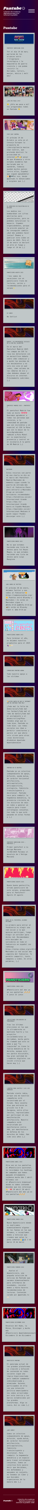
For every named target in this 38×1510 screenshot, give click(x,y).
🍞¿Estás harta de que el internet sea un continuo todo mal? (18, 702)
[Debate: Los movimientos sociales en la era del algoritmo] (19, 337)
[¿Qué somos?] (19, 1425)
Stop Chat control (13, 134)
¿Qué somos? (11, 1430)
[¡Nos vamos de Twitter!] (19, 580)
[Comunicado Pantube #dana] (19, 665)
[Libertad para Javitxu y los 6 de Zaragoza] (19, 1083)
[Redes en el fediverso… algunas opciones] (19, 916)
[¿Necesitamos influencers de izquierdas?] (19, 1015)
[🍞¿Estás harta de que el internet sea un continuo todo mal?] (19, 696)
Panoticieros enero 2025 (15, 634)
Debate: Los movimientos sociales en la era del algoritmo (18, 342)
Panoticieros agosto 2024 (15, 882)
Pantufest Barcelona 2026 (15, 48)
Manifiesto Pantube (13, 1360)
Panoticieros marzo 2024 (15, 1219)
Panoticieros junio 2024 (15, 986)
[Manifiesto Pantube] (19, 1356)
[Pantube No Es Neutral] (19, 763)
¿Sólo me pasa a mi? (13, 101)
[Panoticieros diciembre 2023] (19, 1318)
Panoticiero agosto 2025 (15, 272)
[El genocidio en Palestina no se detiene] (19, 201)
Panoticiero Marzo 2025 (14, 541)
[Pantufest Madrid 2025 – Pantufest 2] (19, 400)
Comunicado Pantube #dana (15, 670)
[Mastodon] (19, 465)
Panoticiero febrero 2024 (15, 1267)
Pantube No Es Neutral (14, 767)
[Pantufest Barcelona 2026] (19, 43)
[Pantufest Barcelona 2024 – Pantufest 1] (19, 837)
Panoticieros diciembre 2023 (15, 1322)
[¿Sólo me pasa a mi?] (19, 96)
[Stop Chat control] (19, 129)
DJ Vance (10, 313)
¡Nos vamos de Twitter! (13, 584)
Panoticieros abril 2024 (14, 1162)
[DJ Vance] (19, 308)
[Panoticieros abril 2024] (19, 1157)
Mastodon (9, 469)
